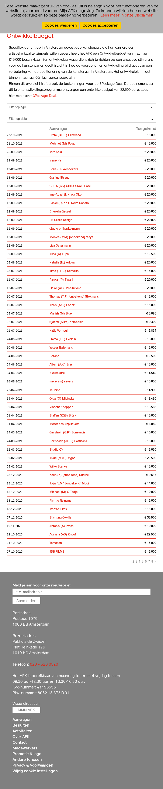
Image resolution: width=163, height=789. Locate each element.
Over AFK (21, 736)
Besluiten (21, 725)
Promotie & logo (27, 754)
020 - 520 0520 (44, 664)
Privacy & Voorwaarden (33, 765)
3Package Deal (44, 96)
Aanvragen (22, 719)
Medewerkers (25, 748)
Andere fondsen (27, 759)
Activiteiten (22, 731)
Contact (20, 742)
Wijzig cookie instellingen (35, 771)
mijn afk (26, 710)
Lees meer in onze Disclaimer (126, 15)
